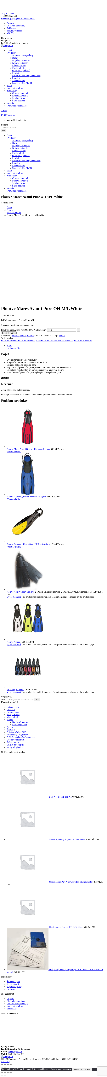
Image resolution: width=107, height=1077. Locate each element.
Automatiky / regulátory (17, 734)
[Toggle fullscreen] (8, 1072)
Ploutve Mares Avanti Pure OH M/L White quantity (23, 330)
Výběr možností (14, 597)
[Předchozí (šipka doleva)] (2, 1067)
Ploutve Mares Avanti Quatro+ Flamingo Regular (29, 449)
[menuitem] (10, 23)
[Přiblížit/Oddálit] (10, 1064)
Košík (3, 115)
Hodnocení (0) (13, 348)
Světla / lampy (13, 742)
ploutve (62, 335)
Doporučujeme (13, 712)
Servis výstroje (13, 984)
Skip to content (7, 13)
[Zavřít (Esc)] (2, 1064)
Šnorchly (11, 729)
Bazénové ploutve (20, 722)
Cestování (11, 989)
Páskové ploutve (19, 335)
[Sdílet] (5, 1064)
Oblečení (11, 709)
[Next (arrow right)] (5, 1075)
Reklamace (11, 1008)
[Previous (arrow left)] (2, 1075)
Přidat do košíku (8, 333)
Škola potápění (13, 981)
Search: (4, 699)
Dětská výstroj (13, 707)
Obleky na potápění (15, 745)
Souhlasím (77, 1069)
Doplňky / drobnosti (15, 740)
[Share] (5, 1072)
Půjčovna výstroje (14, 986)
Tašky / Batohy (13, 714)
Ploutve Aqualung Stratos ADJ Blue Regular (27, 496)
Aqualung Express (15, 689)
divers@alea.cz (15, 1051)
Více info (87, 1069)
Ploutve (30, 335)
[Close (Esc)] (2, 1072)
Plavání (10, 727)
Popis (9, 345)
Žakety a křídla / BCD (16, 732)
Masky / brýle (13, 717)
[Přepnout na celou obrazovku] (8, 1064)
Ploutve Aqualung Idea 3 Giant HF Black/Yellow (29, 544)
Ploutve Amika (13, 642)
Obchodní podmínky (16, 1001)
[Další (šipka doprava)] (5, 1067)
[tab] (56, 345)
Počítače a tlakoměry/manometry (21, 737)
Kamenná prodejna (15, 1006)
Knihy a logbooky (15, 747)
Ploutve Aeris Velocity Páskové (21, 592)
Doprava (10, 998)
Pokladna (10, 115)
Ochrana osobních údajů (17, 1003)
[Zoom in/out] (10, 1072)
